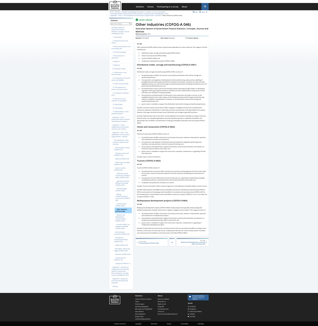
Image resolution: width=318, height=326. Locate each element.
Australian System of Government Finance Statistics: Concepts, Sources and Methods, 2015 (120, 30)
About (184, 6)
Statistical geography (141, 306)
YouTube (192, 316)
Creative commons (120, 324)
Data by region (139, 304)
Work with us (162, 301)
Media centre (162, 304)
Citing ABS (161, 306)
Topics (137, 301)
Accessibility (184, 324)
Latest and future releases (143, 299)
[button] (205, 6)
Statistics (140, 6)
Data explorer (139, 311)
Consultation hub (163, 309)
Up (172, 242)
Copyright (138, 324)
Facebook (193, 306)
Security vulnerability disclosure (168, 314)
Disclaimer (154, 324)
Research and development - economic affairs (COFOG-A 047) (193, 242)
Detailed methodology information (133, 12)
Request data (139, 316)
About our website (163, 299)
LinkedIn (192, 314)
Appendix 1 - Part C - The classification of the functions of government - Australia (136, 15)
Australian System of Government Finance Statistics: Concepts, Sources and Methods (137, 14)
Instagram (193, 309)
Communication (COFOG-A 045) (149, 242)
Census (150, 6)
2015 (166, 14)
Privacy (169, 324)
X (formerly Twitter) (196, 311)
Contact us (161, 311)
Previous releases (192, 38)
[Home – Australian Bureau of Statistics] (114, 300)
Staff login (201, 324)
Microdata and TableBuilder (143, 309)
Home (111, 12)
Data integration (140, 314)
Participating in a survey (167, 6)
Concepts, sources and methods (155, 12)
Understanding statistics (142, 319)
